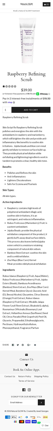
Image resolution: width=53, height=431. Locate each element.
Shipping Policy (41, 376)
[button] (10, 86)
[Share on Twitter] (18, 345)
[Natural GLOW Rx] (26, 4)
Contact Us (10, 376)
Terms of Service (26, 381)
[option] (26, 39)
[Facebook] (23, 389)
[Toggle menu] (4, 4)
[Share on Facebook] (13, 345)
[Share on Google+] (29, 345)
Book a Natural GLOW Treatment (26, 11)
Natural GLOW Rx (18, 411)
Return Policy (24, 376)
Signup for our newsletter (26, 397)
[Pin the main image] (23, 345)
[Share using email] (35, 345)
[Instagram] (29, 389)
